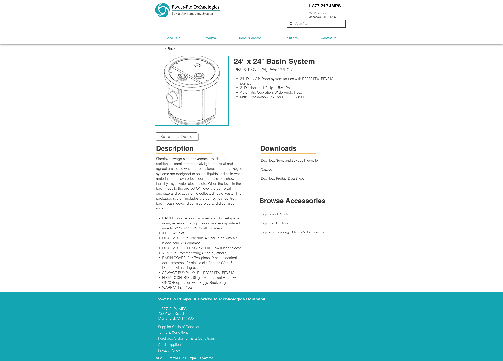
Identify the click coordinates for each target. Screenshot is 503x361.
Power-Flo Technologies (221, 299)
